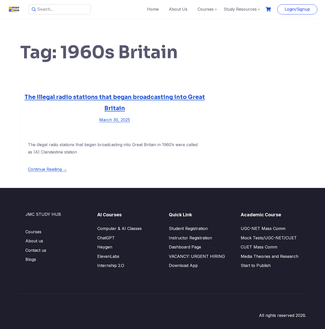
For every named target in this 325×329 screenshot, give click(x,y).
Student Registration (188, 228)
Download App (183, 265)
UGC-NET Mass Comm (263, 228)
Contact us (35, 250)
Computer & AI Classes (119, 228)
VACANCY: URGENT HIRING (197, 256)
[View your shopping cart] (269, 9)
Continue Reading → (47, 169)
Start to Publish (256, 265)
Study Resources (240, 9)
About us (34, 240)
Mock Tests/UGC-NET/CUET (269, 237)
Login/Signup (297, 9)
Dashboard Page (185, 246)
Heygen (104, 246)
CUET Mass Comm (259, 246)
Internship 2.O (110, 265)
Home (153, 9)
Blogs (30, 259)
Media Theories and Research (269, 256)
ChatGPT (106, 237)
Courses (206, 9)
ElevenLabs (108, 256)
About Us (178, 9)
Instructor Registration (190, 237)
